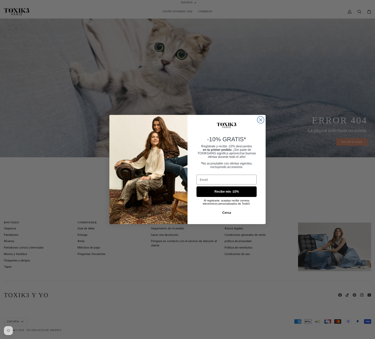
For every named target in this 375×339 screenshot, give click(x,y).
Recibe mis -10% (226, 191)
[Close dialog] (260, 119)
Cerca (226, 212)
